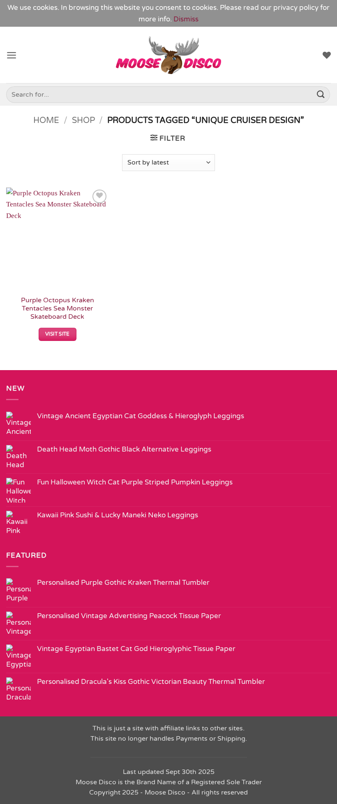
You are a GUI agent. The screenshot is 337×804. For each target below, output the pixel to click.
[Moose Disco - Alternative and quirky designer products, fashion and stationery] (169, 55)
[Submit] (321, 94)
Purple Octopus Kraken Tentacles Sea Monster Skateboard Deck (57, 308)
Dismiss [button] (186, 19)
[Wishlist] (327, 55)
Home (46, 120)
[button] (11, 55)
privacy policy (296, 7)
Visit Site (57, 334)
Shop (83, 120)
